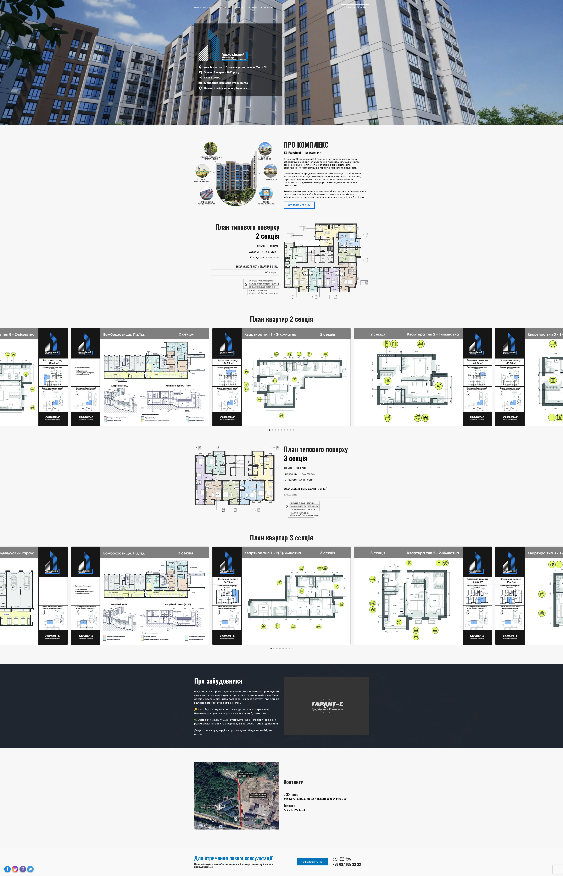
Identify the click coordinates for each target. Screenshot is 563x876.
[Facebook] (7, 869)
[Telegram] (30, 869)
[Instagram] (15, 869)
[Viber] (22, 869)
